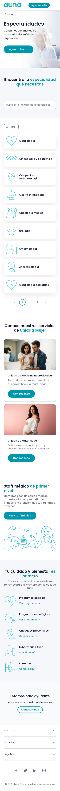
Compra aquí (27, 669)
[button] (45, 302)
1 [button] (22, 302)
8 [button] (37, 302)
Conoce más (26, 636)
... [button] (30, 302)
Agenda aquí (27, 652)
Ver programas (28, 603)
